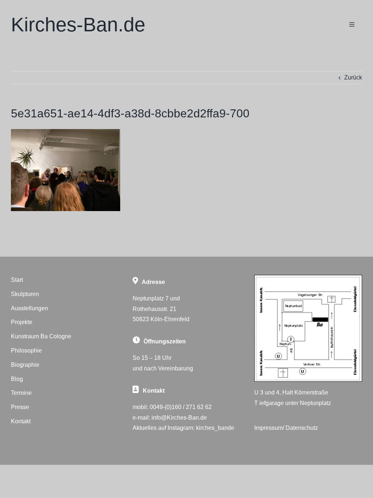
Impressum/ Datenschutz (286, 428)
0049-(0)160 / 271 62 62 (181, 407)
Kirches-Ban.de (78, 24)
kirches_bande (215, 428)
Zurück (353, 77)
